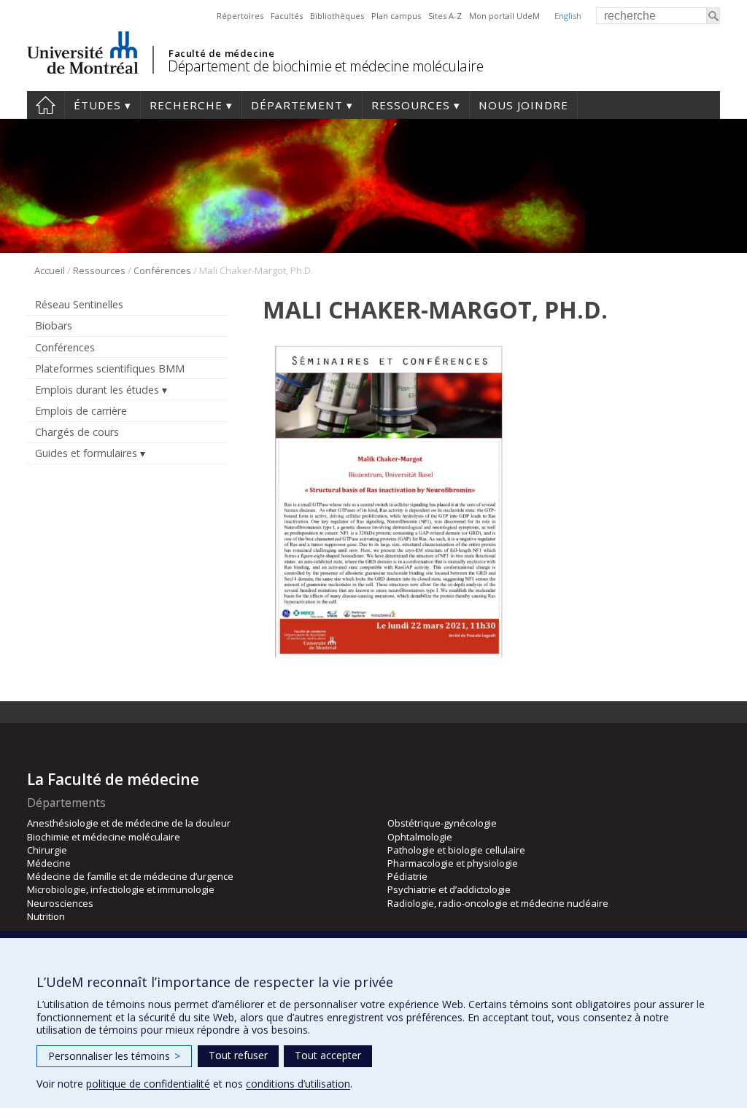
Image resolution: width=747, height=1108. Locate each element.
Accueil (45, 105)
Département (297, 105)
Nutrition (46, 916)
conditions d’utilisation (298, 1084)
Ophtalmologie (419, 836)
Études (97, 105)
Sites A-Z (445, 15)
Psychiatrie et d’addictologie (449, 889)
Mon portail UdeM (504, 15)
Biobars (53, 325)
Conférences (162, 270)
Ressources (410, 105)
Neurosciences (60, 903)
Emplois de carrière (81, 411)
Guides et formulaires (86, 453)
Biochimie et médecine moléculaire (103, 836)
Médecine (49, 863)
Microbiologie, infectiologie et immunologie (120, 889)
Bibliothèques (337, 15)
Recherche (186, 105)
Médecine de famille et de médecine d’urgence (130, 876)
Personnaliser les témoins (114, 1056)
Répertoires (240, 15)
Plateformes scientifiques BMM (110, 368)
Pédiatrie (407, 876)
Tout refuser (238, 1055)
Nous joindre (523, 105)
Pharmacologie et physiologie (452, 863)
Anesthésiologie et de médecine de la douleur (129, 823)
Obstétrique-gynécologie (442, 823)
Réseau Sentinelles (79, 304)
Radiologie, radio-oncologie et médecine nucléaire (497, 903)
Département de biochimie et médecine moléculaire (325, 66)
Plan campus (396, 15)
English (567, 15)
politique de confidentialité (148, 1084)
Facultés (287, 15)
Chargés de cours (77, 432)
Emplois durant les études (97, 390)
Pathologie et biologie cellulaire (456, 850)
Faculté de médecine (221, 53)
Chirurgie (47, 850)
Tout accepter (328, 1055)
